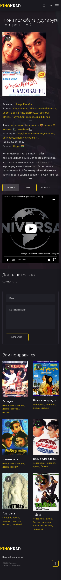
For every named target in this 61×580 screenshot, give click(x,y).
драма (5, 408)
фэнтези (14, 408)
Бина (21, 112)
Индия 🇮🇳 (19, 146)
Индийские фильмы (27, 137)
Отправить (17, 337)
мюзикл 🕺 (8, 129)
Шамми (29, 112)
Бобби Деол (9, 112)
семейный (17, 524)
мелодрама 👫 (19, 125)
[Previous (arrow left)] (5, 290)
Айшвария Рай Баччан (43, 108)
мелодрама (8, 405)
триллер (16, 520)
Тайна (37, 514)
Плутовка (8, 513)
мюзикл (6, 412)
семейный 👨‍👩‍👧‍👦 (25, 129)
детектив (38, 525)
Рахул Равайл (24, 104)
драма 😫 (50, 125)
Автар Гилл (42, 112)
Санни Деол (27, 116)
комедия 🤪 (36, 125)
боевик (44, 466)
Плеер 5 (45, 187)
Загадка (7, 401)
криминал (38, 528)
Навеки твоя (10, 459)
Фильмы (49, 133)
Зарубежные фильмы (30, 133)
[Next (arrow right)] (55, 290)
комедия (19, 405)
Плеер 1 (11, 187)
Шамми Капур (10, 116)
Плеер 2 (28, 187)
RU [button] (50, 5)
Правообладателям (12, 557)
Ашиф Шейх (42, 116)
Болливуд (8, 137)
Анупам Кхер (20, 108)
